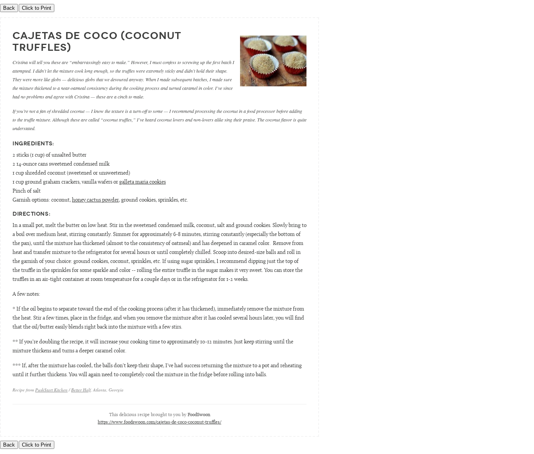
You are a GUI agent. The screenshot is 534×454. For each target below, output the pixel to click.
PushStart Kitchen (51, 390)
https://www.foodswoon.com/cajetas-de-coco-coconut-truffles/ (159, 422)
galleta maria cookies (142, 182)
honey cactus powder (95, 200)
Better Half (81, 390)
